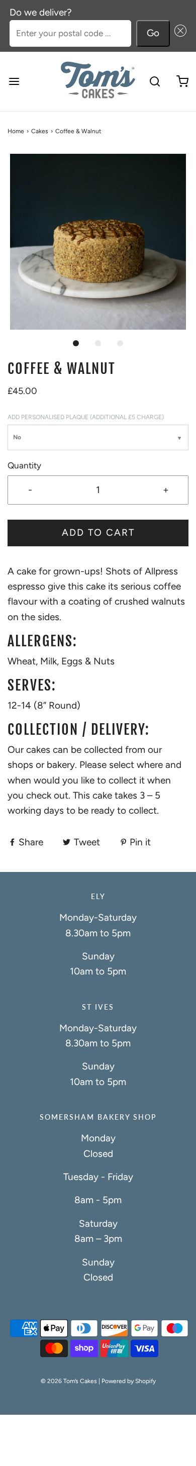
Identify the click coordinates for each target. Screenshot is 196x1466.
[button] (178, 33)
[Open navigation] (14, 81)
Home (16, 131)
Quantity (24, 465)
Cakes (39, 131)
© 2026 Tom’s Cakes (69, 1381)
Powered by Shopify (129, 1381)
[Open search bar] (154, 81)
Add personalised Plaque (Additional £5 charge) (86, 417)
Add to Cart (98, 532)
